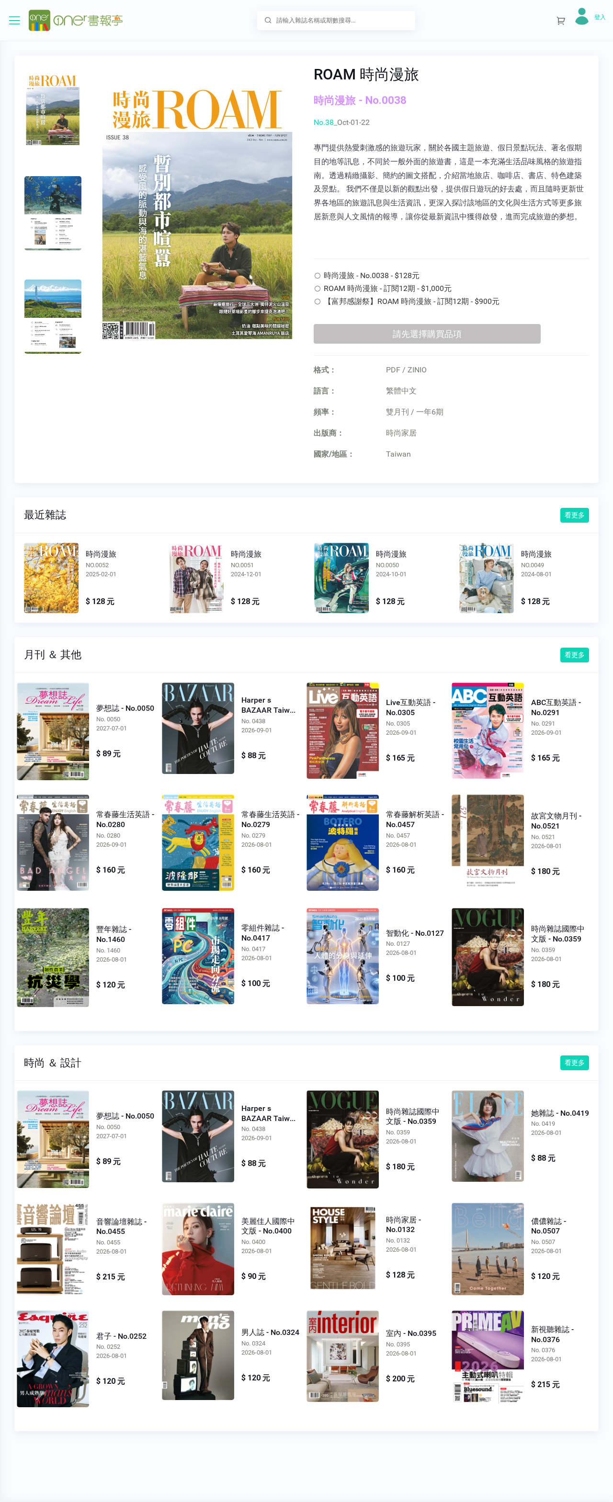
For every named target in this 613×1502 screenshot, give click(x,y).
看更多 (575, 515)
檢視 (51, 578)
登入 (600, 17)
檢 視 (52, 729)
